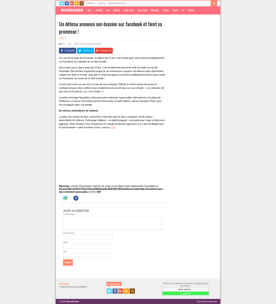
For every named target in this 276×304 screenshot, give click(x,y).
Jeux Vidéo (142, 10)
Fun (107, 10)
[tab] (65, 198)
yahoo (113, 127)
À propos (90, 3)
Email (65, 242)
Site (64, 252)
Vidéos (191, 10)
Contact (101, 3)
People (166, 10)
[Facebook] (67, 3)
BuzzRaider (64, 283)
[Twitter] (62, 3)
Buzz (89, 10)
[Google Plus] (72, 3)
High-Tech (129, 10)
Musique (155, 10)
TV (183, 10)
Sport (175, 10)
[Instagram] (82, 3)
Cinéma (99, 10)
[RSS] (77, 3)
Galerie (116, 10)
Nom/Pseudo (68, 233)
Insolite (62, 38)
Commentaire (69, 214)
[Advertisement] (83, 155)
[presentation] (65, 198)
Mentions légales (117, 3)
